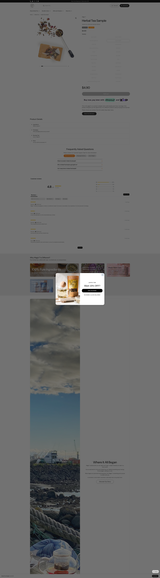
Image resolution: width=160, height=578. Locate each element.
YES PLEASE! (92, 290)
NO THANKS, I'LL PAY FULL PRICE (92, 294)
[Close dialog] (103, 275)
